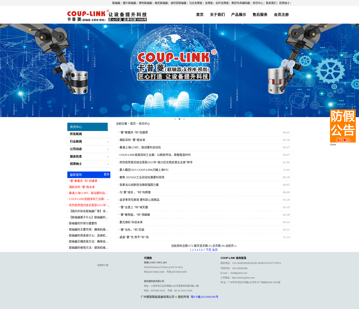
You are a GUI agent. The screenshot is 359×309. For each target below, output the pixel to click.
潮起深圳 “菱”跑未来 (82, 187)
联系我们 (271, 2)
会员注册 (281, 15)
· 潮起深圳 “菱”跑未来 (131, 139)
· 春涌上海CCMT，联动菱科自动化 (139, 147)
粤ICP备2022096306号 (204, 296)
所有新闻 (76, 134)
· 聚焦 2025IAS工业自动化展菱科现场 (141, 177)
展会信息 (76, 156)
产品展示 (238, 15)
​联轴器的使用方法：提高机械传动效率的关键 (97, 247)
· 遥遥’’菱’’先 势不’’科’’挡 (133, 237)
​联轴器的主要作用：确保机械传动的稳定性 (95, 229)
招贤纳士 (284, 2)
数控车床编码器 (240, 2)
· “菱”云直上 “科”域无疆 (133, 207)
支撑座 (209, 2)
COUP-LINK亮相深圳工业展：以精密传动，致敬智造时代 (104, 199)
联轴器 (116, 2)
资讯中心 (258, 2)
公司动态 (76, 149)
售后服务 (260, 15)
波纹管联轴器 (178, 2)
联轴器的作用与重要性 (83, 223)
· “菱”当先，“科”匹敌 (131, 229)
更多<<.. (106, 175)
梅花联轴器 (161, 2)
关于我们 (217, 15)
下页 (208, 249)
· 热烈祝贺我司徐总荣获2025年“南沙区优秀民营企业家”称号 (155, 162)
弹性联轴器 (145, 2)
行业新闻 (76, 141)
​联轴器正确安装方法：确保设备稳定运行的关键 (98, 241)
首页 (200, 15)
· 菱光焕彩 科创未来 (130, 222)
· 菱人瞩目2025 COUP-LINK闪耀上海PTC (143, 169)
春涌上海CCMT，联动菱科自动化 (90, 193)
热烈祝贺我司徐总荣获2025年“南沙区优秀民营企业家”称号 (105, 205)
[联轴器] (107, 14)
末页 (215, 249)
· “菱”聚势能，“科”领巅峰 (134, 214)
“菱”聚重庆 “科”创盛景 (83, 180)
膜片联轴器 (129, 2)
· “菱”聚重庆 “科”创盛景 (133, 132)
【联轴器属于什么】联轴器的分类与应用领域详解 (100, 217)
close (333, 144)
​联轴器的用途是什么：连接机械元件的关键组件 (98, 235)
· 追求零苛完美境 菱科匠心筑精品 (138, 199)
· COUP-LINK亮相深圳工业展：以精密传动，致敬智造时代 (154, 154)
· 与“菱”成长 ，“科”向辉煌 (134, 192)
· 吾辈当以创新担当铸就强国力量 (138, 184)
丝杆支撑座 (222, 2)
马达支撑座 (195, 2)
